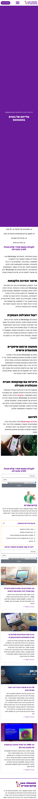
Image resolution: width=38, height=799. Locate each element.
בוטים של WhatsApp (29, 421)
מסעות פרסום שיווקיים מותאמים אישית (21, 535)
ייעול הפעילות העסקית (26, 532)
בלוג (24, 112)
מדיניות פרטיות (19, 483)
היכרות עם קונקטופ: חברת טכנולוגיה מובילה (19, 538)
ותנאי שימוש (11, 483)
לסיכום (31, 541)
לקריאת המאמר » (29, 607)
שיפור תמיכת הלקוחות (26, 529)
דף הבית (30, 112)
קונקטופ (20, 395)
